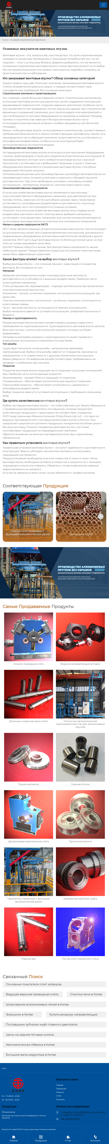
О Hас (58, 1096)
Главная (5, 40)
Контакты (60, 1099)
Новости (60, 1092)
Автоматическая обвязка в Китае (30, 1044)
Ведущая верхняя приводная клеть (32, 994)
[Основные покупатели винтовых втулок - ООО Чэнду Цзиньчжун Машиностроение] (9, 5)
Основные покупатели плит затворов (33, 984)
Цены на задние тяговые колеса (30, 1034)
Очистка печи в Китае (86, 994)
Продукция (61, 1089)
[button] (100, 516)
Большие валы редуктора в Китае (31, 1054)
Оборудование (8, 1112)
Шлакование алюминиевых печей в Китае (37, 1004)
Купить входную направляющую (73, 1014)
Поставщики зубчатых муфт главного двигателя (41, 1024)
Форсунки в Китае (19, 1014)
